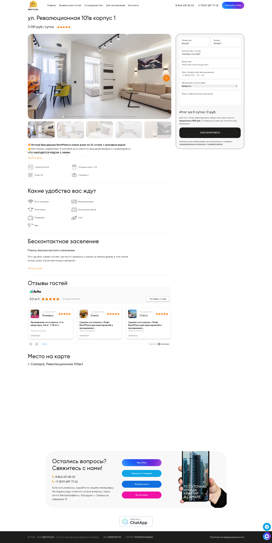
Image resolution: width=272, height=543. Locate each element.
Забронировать (210, 132)
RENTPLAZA (48, 537)
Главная (51, 5)
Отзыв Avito (35, 335)
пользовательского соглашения (192, 144)
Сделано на (153, 344)
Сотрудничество (93, 5)
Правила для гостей (70, 5)
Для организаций (115, 5)
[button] (166, 78)
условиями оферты (214, 144)
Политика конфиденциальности (227, 537)
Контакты (133, 5)
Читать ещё (35, 157)
